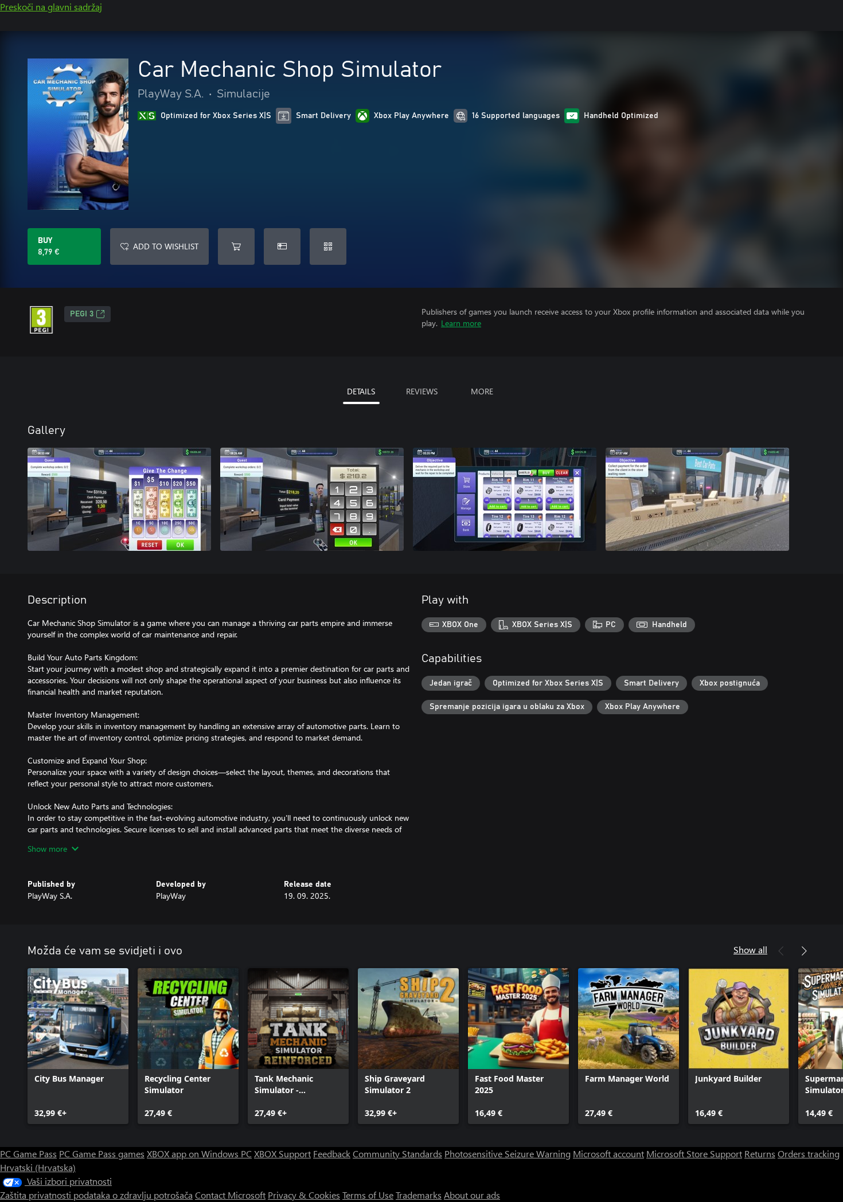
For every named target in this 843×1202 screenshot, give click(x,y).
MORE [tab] (482, 391)
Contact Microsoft (230, 1195)
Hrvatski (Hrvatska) (38, 1167)
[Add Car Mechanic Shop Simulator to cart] (236, 246)
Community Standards (397, 1154)
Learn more (461, 323)
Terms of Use (367, 1195)
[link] (78, 1046)
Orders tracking (809, 1154)
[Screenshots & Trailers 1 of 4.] (119, 499)
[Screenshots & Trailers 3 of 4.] (504, 499)
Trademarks (419, 1195)
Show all (750, 949)
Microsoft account (608, 1154)
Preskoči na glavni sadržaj (51, 7)
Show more (47, 848)
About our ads (472, 1195)
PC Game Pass (28, 1154)
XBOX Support (282, 1154)
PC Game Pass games (102, 1154)
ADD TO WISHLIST (165, 246)
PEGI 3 (81, 314)
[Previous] (781, 951)
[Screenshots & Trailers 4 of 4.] (697, 499)
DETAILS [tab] (361, 391)
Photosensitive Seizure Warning (507, 1154)
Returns (759, 1154)
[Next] (804, 951)
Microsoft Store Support (694, 1154)
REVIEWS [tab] (422, 391)
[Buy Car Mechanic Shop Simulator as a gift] (282, 246)
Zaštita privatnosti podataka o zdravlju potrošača (96, 1195)
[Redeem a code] (328, 246)
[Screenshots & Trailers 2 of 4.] (312, 499)
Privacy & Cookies (304, 1195)
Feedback (331, 1154)
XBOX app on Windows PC (199, 1154)
